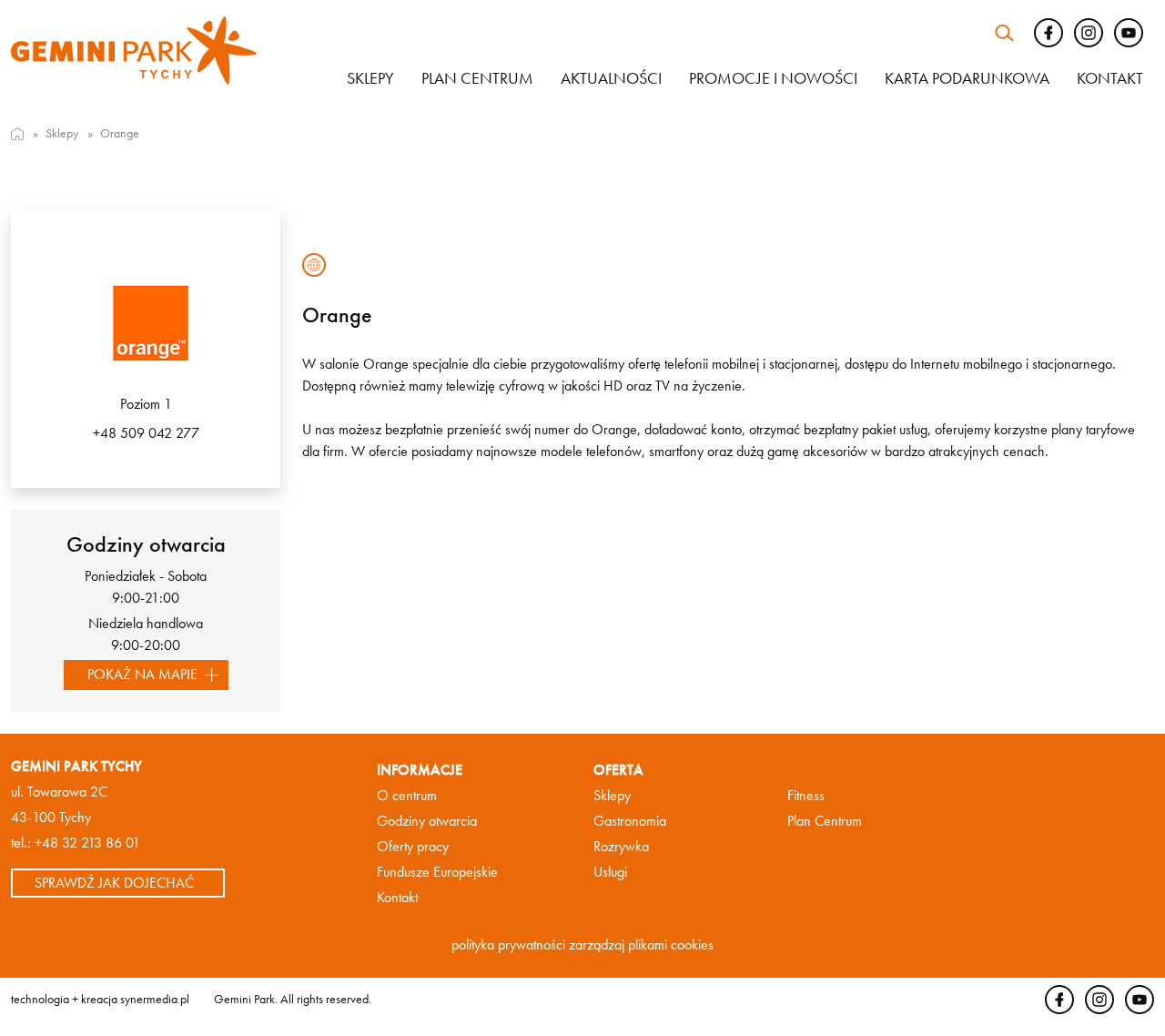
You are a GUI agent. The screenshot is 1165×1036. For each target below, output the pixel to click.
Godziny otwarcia (427, 820)
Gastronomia (629, 820)
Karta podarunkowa (967, 77)
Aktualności (611, 77)
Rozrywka (621, 846)
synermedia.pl (154, 998)
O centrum (407, 795)
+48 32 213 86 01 (87, 842)
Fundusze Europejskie (437, 871)
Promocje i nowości (773, 77)
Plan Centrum (824, 820)
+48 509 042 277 (146, 432)
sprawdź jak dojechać (114, 882)
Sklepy (370, 77)
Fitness (806, 795)
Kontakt (1110, 77)
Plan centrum (477, 77)
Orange (119, 133)
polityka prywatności (508, 944)
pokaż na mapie (142, 674)
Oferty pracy (413, 846)
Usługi (610, 871)
